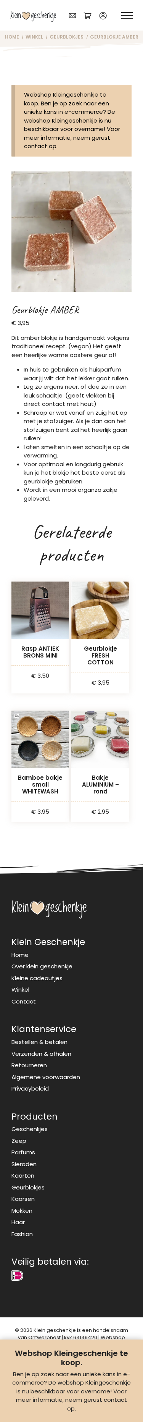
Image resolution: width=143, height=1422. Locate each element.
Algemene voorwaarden (45, 1077)
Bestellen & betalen (39, 1042)
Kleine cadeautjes (37, 978)
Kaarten (22, 1176)
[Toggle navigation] (127, 16)
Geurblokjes (28, 1187)
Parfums (23, 1152)
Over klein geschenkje (41, 966)
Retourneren (29, 1065)
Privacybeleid (30, 1088)
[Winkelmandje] (87, 15)
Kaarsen (23, 1199)
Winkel (20, 990)
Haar (18, 1222)
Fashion (22, 1234)
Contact (23, 1001)
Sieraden (24, 1164)
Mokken (21, 1211)
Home (20, 955)
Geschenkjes (29, 1129)
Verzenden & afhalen (41, 1054)
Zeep (18, 1141)
